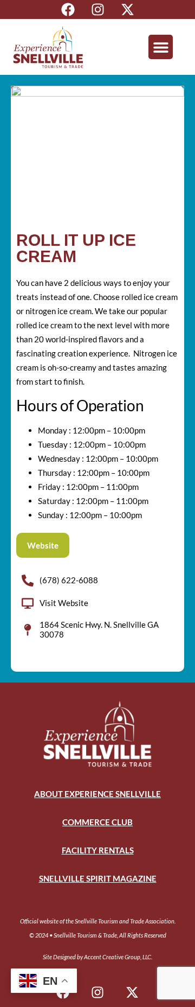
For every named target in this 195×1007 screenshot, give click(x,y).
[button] (160, 47)
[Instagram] (97, 9)
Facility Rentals (98, 850)
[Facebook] (67, 9)
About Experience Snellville (97, 794)
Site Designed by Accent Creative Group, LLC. (97, 956)
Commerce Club (97, 822)
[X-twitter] (127, 9)
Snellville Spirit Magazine (98, 878)
